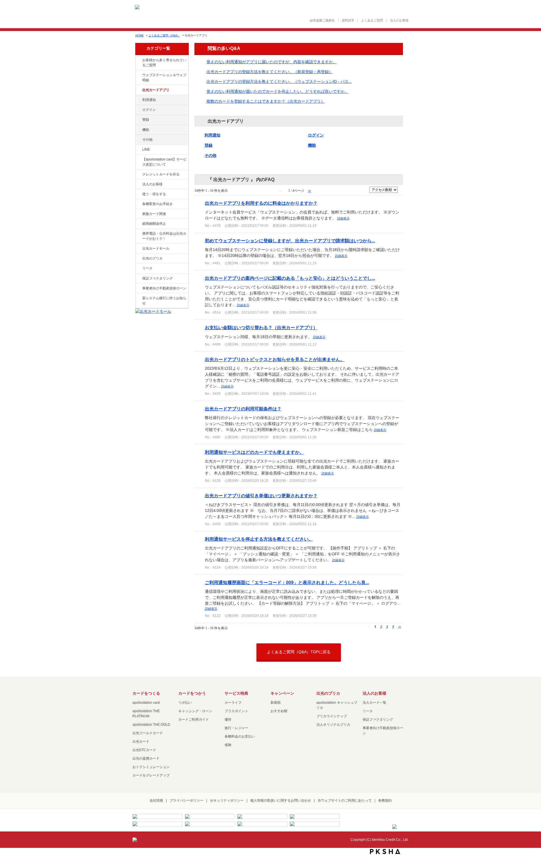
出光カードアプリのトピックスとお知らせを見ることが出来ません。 (275, 359)
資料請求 (348, 20)
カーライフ (233, 703)
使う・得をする (154, 194)
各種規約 (385, 800)
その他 (147, 140)
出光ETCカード (144, 750)
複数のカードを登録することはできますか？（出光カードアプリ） (266, 101)
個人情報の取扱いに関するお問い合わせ (280, 800)
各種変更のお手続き (157, 204)
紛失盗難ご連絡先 (322, 20)
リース (147, 268)
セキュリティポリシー (227, 800)
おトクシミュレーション (151, 767)
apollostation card (146, 703)
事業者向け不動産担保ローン (164, 288)
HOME (139, 35)
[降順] (401, 191)
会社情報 (156, 800)
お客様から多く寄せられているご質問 (164, 62)
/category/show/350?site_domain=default (138, 298)
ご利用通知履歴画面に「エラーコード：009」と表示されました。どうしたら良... (287, 582)
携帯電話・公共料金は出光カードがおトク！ (164, 236)
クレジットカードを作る (160, 174)
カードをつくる (146, 693)
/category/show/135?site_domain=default (138, 75)
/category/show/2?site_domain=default (138, 174)
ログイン (149, 110)
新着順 (275, 703)
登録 (145, 120)
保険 (228, 745)
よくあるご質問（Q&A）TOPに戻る (299, 652)
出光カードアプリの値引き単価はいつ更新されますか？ (261, 495)
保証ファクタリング (157, 278)
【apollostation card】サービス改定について (164, 161)
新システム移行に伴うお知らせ (164, 300)
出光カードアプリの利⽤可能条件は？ (243, 408)
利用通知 (149, 100)
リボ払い (185, 703)
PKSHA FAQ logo (385, 851)
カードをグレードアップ (151, 775)
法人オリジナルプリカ (333, 725)
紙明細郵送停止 (154, 224)
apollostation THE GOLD (151, 725)
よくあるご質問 (372, 20)
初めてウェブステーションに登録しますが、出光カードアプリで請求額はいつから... (290, 240)
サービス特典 (236, 693)
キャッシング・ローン (195, 711)
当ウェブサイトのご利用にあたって (345, 800)
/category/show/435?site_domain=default (138, 90)
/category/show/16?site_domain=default (138, 258)
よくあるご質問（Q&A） (164, 35)
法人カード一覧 (374, 703)
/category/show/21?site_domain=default (138, 184)
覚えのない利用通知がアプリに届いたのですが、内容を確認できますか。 (272, 62)
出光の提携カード (145, 758)
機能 (145, 130)
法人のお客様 (399, 20)
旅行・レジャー (236, 728)
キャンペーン (282, 693)
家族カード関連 (154, 214)
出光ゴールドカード (147, 733)
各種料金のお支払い (240, 736)
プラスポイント (236, 711)
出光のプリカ (152, 258)
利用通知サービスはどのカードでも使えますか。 (254, 452)
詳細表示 (343, 218)
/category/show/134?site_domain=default (138, 60)
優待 (228, 719)
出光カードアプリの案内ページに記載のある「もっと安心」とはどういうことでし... (290, 278)
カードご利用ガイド (193, 719)
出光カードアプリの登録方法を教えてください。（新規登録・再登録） (270, 71)
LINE (146, 149)
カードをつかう (192, 693)
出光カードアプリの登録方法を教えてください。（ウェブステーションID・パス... (279, 81)
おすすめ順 (278, 711)
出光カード (140, 741)
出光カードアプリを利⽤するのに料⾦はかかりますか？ (261, 203)
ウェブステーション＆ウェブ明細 (164, 77)
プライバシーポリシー (186, 800)
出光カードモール (155, 248)
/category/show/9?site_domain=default (138, 194)
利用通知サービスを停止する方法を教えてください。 (259, 539)
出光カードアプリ (155, 90)
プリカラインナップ (331, 716)
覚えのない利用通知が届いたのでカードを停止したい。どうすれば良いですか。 (278, 91)
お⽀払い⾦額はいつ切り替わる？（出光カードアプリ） (261, 327)
